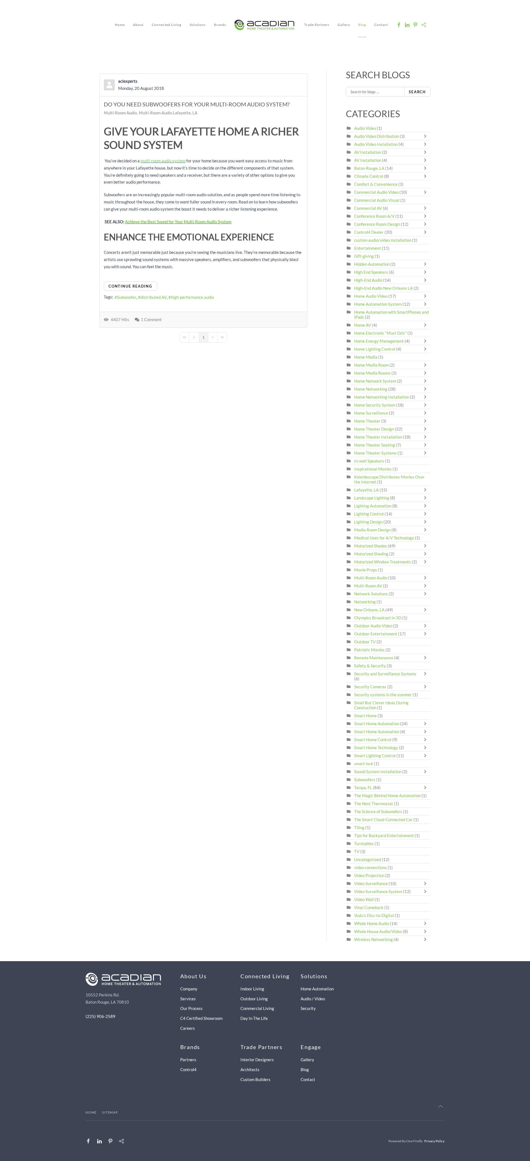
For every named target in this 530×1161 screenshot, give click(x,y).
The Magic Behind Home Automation (387, 795)
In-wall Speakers (369, 460)
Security (308, 1008)
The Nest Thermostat (373, 803)
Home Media (365, 356)
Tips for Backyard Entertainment (384, 835)
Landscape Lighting (371, 497)
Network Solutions (371, 593)
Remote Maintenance (374, 657)
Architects (249, 1069)
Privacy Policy (434, 1141)
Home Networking (371, 388)
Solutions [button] (198, 25)
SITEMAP (110, 1112)
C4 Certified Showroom (201, 1018)
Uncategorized (367, 859)
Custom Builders (255, 1079)
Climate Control (368, 176)
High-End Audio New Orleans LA (383, 288)
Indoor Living (252, 988)
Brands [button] (220, 25)
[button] (440, 1106)
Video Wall (364, 899)
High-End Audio (368, 280)
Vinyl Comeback (368, 907)
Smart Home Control (372, 739)
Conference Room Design (377, 224)
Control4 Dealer (369, 232)
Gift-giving (364, 256)
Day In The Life (254, 1018)
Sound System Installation (378, 771)
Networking (365, 601)
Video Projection (369, 875)
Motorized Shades (370, 545)
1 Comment (151, 319)
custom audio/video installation (382, 240)
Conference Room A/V (374, 216)
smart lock (363, 763)
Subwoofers (364, 779)
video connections (370, 867)
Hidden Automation (372, 264)
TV (356, 851)
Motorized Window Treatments (382, 561)
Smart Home (365, 715)
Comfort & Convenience (376, 184)
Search (417, 92)
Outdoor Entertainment (375, 633)
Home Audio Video (371, 296)
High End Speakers (371, 272)
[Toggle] (426, 136)
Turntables (364, 843)
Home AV (362, 324)
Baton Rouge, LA (369, 168)
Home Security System (374, 404)
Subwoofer (126, 297)
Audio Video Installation (376, 144)
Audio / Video (313, 998)
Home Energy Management (379, 340)
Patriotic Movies (369, 649)
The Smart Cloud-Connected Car (383, 819)
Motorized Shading (371, 553)
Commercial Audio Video (376, 192)
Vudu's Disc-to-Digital (374, 915)
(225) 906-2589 (100, 1016)
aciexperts (127, 81)
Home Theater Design (374, 428)
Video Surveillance (371, 883)
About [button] (138, 25)
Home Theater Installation (378, 436)
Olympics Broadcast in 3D (377, 617)
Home (120, 25)
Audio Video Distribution (377, 136)
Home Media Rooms (372, 372)
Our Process (191, 1008)
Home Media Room (371, 364)
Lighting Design (368, 521)
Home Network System (375, 380)
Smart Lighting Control (375, 755)
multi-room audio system (163, 160)
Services (188, 998)
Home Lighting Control (374, 348)
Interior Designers (257, 1059)
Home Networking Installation (381, 396)
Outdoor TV (365, 641)
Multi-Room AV (368, 585)
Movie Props (365, 569)
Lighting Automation (372, 505)
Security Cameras (370, 686)
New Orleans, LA (369, 609)
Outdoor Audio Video (373, 625)
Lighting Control (369, 513)
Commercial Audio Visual (376, 200)
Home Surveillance (371, 412)
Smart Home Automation (376, 723)
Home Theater (367, 420)
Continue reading (130, 286)
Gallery (344, 25)
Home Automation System (378, 304)
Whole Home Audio (371, 923)
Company (188, 988)
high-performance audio (192, 297)
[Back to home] (265, 25)
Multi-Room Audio (120, 113)
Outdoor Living (254, 998)
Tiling (359, 827)
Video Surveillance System (378, 891)
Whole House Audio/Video (378, 931)
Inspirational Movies (373, 468)
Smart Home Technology (376, 747)
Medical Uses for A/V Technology (384, 537)
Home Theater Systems (375, 452)
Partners (188, 1059)
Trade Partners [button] (316, 25)
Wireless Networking (373, 939)
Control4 (188, 1069)
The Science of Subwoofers (378, 811)
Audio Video (365, 128)
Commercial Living (257, 1008)
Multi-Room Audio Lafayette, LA (168, 113)
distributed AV (154, 297)
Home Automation (317, 988)
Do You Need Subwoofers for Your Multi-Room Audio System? (197, 104)
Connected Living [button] (166, 25)
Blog (362, 25)
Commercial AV (368, 208)
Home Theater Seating (374, 444)
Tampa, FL (363, 787)
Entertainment (367, 248)
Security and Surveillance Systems (385, 673)
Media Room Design (372, 529)
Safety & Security (370, 665)
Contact (381, 25)
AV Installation (367, 152)
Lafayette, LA (366, 489)
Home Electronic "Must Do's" (380, 332)
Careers (187, 1028)
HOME (91, 1112)
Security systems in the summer (383, 694)
